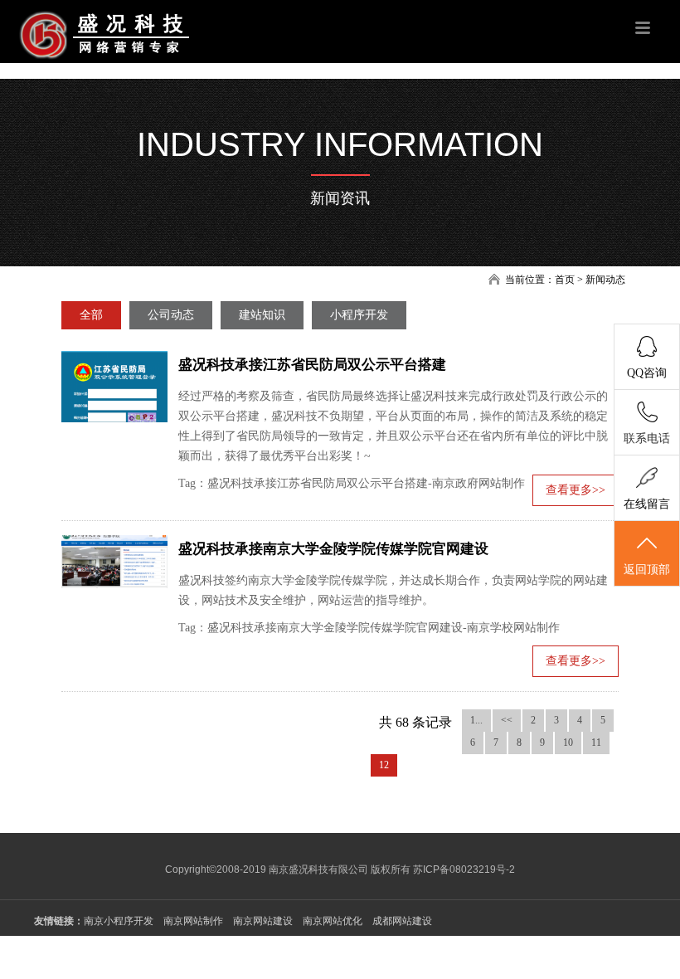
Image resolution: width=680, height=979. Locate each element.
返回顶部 (647, 569)
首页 (565, 279)
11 (596, 742)
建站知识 (262, 315)
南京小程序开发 (118, 921)
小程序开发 (359, 315)
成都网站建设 (402, 921)
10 (568, 742)
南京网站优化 (332, 921)
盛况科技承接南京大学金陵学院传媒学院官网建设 (333, 549)
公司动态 (171, 315)
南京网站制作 (193, 921)
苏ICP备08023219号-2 (464, 869)
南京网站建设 (263, 921)
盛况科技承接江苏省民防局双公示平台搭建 (312, 365)
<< (506, 720)
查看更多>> (575, 490)
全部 (91, 315)
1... (476, 720)
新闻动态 (605, 279)
